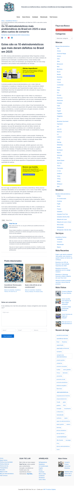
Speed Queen (60, 160)
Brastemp (59, 77)
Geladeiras (42, 464)
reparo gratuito (60, 424)
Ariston (59, 56)
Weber (58, 181)
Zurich (58, 449)
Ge (58, 118)
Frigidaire (59, 113)
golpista (58, 405)
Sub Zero (59, 163)
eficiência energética (61, 385)
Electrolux (60, 98)
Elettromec (60, 100)
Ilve (58, 126)
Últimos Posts (9, 220)
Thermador (60, 168)
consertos (59, 363)
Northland (60, 150)
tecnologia (68, 440)
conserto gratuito (61, 360)
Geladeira (59, 211)
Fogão (58, 203)
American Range (61, 53)
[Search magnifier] (71, 30)
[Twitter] (5, 37)
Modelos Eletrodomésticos (63, 194)
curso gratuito (67, 369)
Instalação (60, 239)
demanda (65, 372)
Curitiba (58, 369)
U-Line (59, 171)
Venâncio (59, 173)
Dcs (58, 92)
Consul (59, 82)
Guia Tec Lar (13, 223)
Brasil (58, 342)
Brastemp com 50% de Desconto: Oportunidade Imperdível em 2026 (62, 264)
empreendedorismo (62, 399)
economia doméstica (62, 382)
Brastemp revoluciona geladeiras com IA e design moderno (63, 270)
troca (58, 443)
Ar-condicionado (61, 198)
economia (59, 376)
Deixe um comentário (9, 289)
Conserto (59, 242)
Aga (58, 48)
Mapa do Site (3, 471)
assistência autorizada (62, 335)
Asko (58, 58)
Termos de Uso (4, 466)
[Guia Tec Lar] (5, 226)
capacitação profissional (63, 348)
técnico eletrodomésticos (63, 446)
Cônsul (58, 372)
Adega (59, 196)
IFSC (64, 405)
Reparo (59, 247)
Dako (58, 90)
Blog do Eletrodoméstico (7, 473)
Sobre (3, 220)
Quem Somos (3, 460)
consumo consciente (62, 366)
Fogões (41, 468)
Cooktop (59, 201)
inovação (59, 408)
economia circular (61, 379)
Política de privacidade (6, 462)
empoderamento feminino (63, 395)
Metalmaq (59, 145)
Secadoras (42, 477)
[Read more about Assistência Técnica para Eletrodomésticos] (13, 273)
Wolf (58, 186)
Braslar (59, 74)
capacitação (60, 345)
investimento (67, 408)
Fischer (59, 108)
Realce (59, 152)
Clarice (59, 79)
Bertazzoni (60, 64)
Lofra (58, 139)
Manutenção (60, 244)
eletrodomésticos (62, 392)
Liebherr (59, 137)
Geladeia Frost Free (62, 214)
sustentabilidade (61, 437)
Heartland (59, 124)
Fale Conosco (4, 475)
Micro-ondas (42, 473)
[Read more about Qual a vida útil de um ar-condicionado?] (34, 273)
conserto (59, 351)
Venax (58, 176)
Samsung (59, 155)
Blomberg (59, 69)
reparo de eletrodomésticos (63, 421)
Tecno (58, 165)
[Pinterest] (8, 37)
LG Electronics (60, 411)
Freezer (59, 209)
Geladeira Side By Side (63, 216)
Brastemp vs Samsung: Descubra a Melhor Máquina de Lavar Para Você (63, 276)
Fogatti (59, 111)
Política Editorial (4, 464)
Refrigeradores (43, 462)
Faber (58, 105)
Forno (58, 206)
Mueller (59, 147)
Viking (58, 178)
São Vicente (60, 440)
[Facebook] (2, 37)
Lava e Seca (42, 479)
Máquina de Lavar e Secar (64, 222)
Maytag (59, 142)
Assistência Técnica (61, 237)
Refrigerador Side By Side (64, 230)
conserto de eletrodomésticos (62, 356)
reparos (68, 424)
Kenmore (59, 131)
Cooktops (41, 472)
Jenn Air (59, 129)
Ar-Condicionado (43, 466)
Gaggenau (60, 116)
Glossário (2, 469)
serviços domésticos (61, 430)
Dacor (58, 87)
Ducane (59, 95)
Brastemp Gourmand (62, 121)
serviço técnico (60, 433)
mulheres (59, 418)
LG (58, 134)
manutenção (60, 415)
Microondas (60, 224)
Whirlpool (59, 184)
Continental (60, 85)
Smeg (58, 158)
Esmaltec (59, 103)
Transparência (4, 468)
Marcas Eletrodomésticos (63, 46)
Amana (59, 51)
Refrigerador (60, 227)
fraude (58, 402)
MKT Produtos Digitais (49, 489)
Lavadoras (42, 475)
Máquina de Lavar (62, 219)
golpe (64, 402)
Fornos (40, 470)
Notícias (31, 291)
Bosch (58, 71)
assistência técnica (62, 338)
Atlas (58, 61)
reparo (66, 418)
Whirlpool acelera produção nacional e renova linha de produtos (63, 282)
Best (58, 66)
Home (1, 458)
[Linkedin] (12, 37)
